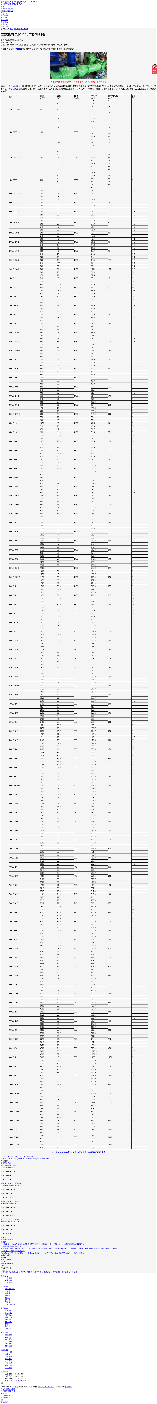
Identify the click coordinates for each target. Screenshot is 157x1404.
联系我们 (4, 1372)
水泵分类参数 (27, 1272)
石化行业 (8, 1317)
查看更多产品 (6, 1163)
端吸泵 (3, 1242)
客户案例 (4, 1308)
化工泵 (7, 1298)
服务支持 (4, 1332)
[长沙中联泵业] (7, 11)
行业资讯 (8, 1280)
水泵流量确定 (17, 1272)
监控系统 (8, 1339)
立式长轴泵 (13, 86)
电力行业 (8, 1319)
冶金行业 (8, 1311)
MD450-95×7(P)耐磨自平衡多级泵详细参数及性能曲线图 (29, 1159)
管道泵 (7, 1302)
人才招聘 (8, 1368)
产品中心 (4, 1286)
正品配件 (8, 1337)
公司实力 (15, 2)
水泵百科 (17, 29)
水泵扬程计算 (6, 1272)
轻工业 (7, 1326)
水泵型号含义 (38, 1272)
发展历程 (8, 1356)
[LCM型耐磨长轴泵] (9, 1165)
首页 (2, 2)
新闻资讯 (4, 1276)
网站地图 (4, 1389)
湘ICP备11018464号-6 (46, 1387)
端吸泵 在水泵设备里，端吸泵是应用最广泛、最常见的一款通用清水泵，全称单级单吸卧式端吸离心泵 (42, 1244)
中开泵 (7, 1295)
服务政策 (8, 1335)
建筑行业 (8, 1324)
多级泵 (7, 1291)
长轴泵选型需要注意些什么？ (12, 1246)
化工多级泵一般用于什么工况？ (13, 1251)
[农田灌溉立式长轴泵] (9, 1201)
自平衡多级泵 (63, 1272)
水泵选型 (8, 2)
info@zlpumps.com (20, 1381)
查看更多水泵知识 (8, 1240)
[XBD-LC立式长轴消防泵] (11, 1219)
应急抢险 (8, 1328)
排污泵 (7, 1300)
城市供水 (8, 1315)
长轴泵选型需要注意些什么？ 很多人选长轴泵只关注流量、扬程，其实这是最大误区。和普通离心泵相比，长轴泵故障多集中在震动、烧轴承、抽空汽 (59, 1248)
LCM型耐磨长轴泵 (8, 1167)
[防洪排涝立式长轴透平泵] (11, 1183)
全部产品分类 (10, 1304)
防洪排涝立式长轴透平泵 (10, 1185)
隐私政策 (11, 1389)
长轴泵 (17, 49)
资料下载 (8, 1344)
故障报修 (8, 1346)
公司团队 (8, 1359)
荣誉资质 (8, 1363)
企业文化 (8, 1354)
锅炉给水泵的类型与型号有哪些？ (20, 1156)
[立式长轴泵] (78, 78)
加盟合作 (8, 1365)
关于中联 (4, 1350)
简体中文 (4, 8)
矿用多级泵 (73, 1272)
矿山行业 (8, 1313)
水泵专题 (54, 1272)
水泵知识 (24, 29)
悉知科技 (68, 1387)
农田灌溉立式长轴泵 (8, 1204)
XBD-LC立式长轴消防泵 (10, 1222)
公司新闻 (8, 1278)
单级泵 (7, 1293)
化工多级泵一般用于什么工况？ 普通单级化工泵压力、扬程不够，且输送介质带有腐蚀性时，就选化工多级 (42, 1253)
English (10, 8)
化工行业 (8, 1322)
